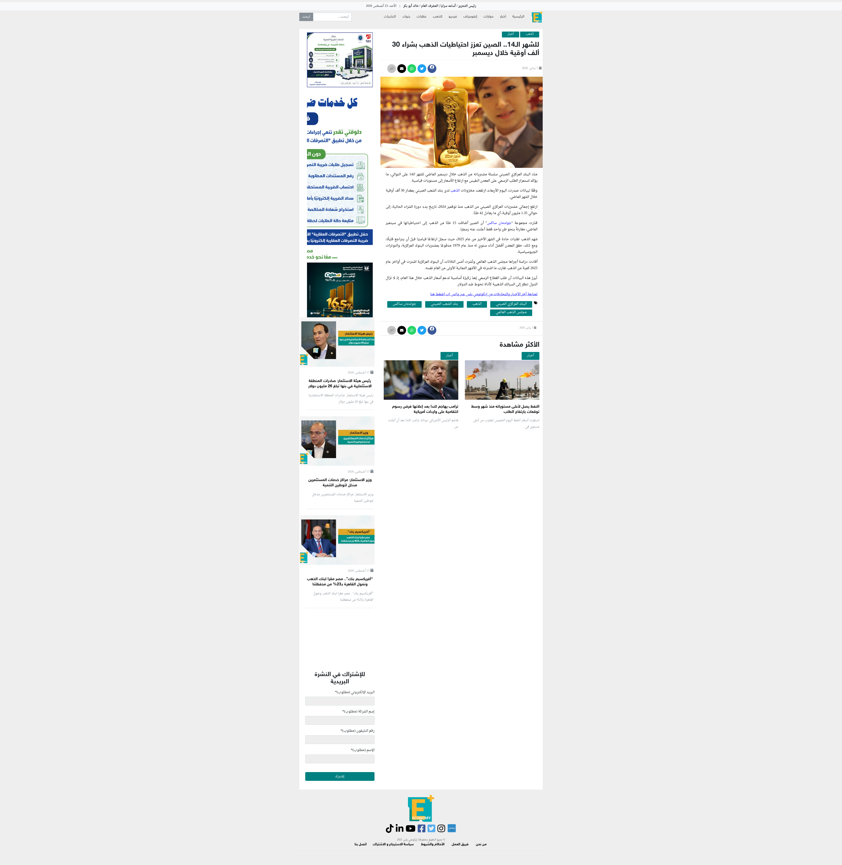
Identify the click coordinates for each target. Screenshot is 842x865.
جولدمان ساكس (499, 223)
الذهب (437, 17)
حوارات (488, 17)
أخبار (503, 17)
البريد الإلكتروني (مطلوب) (355, 692)
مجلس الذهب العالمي (511, 312)
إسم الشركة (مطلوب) (358, 711)
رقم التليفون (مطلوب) (358, 731)
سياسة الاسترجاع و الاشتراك (393, 844)
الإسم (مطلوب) (363, 750)
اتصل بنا (361, 844)
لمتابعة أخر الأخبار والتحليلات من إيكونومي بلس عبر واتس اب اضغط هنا (483, 294)
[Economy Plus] (537, 17)
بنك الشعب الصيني (444, 304)
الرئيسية (518, 17)
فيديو (453, 17)
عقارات (421, 17)
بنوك (406, 17)
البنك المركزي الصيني (511, 304)
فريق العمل (460, 844)
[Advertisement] (460, 485)
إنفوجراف (470, 17)
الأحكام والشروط (432, 844)
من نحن (481, 844)
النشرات (390, 17)
